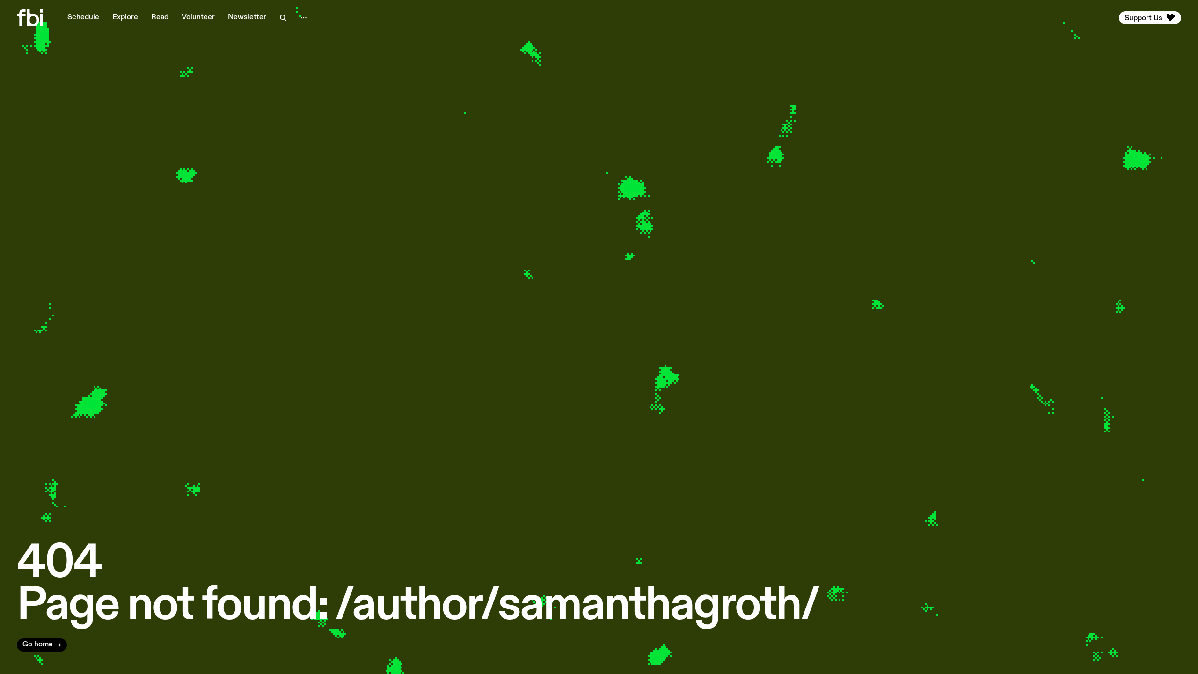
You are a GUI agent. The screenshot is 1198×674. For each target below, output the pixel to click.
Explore (125, 17)
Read (159, 17)
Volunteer (198, 17)
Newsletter (247, 17)
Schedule (83, 17)
